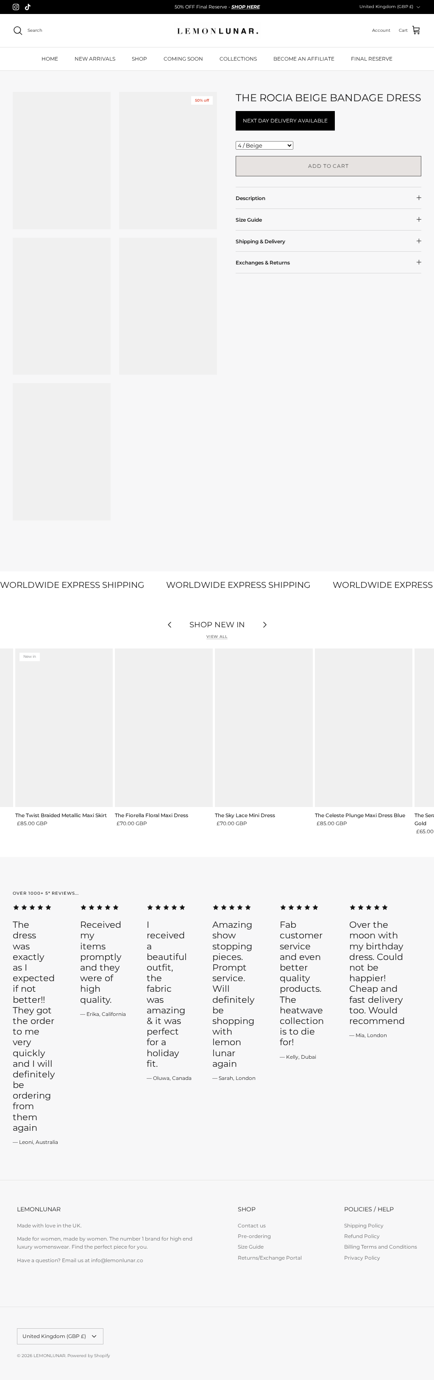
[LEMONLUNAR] (217, 30)
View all (217, 636)
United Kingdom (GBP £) (386, 6)
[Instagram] (16, 7)
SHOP (139, 59)
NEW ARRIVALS (95, 59)
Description (250, 198)
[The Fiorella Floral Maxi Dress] (164, 727)
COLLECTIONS (238, 59)
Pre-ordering (254, 1236)
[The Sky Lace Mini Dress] (264, 727)
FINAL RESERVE (371, 59)
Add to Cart (328, 166)
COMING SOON (183, 59)
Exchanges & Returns (263, 262)
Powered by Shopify (88, 1355)
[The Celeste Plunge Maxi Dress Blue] (364, 727)
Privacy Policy (362, 1258)
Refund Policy (362, 1236)
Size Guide (249, 220)
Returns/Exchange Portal (270, 1258)
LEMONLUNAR (49, 1355)
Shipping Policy (364, 1225)
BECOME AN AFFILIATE (303, 59)
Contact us (252, 1225)
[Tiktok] (28, 7)
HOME (50, 59)
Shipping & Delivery (260, 241)
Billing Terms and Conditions (380, 1247)
